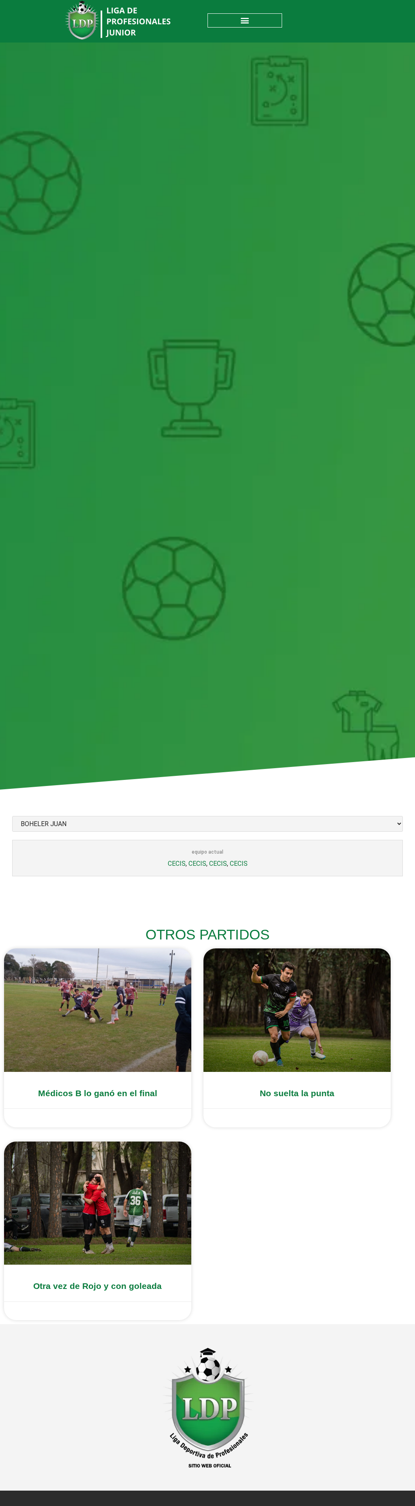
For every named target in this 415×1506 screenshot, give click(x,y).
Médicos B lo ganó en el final (97, 1093)
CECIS (177, 863)
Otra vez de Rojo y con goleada (97, 1286)
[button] (245, 20)
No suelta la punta (297, 1093)
